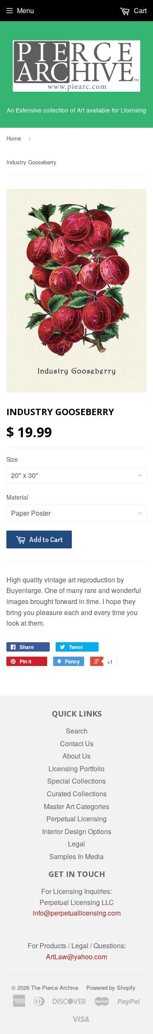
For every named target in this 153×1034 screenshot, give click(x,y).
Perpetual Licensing (76, 818)
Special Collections (76, 781)
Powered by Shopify (111, 987)
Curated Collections (77, 793)
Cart (139, 10)
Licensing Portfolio (76, 768)
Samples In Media (76, 856)
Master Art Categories (76, 806)
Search (77, 731)
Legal (76, 844)
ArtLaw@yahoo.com (76, 956)
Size (12, 459)
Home (13, 138)
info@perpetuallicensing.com (77, 913)
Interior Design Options (76, 831)
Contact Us (77, 743)
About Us (76, 756)
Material (17, 497)
